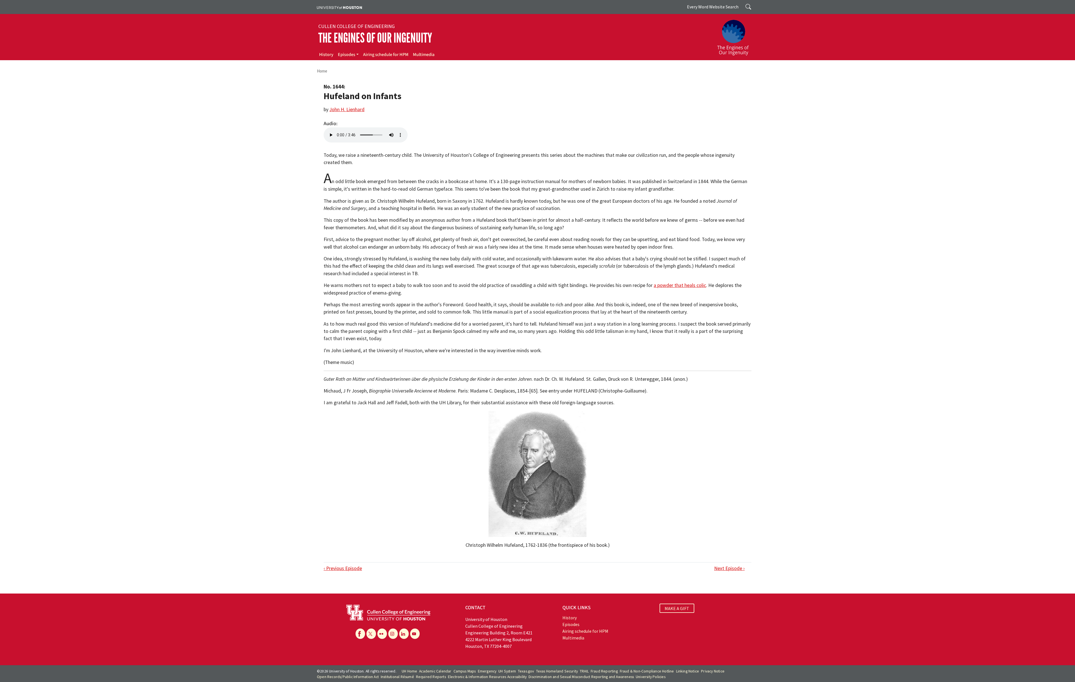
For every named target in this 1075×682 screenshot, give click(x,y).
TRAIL (584, 671)
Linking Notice (687, 671)
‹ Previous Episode (343, 568)
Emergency (487, 671)
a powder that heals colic (680, 285)
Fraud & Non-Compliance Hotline (647, 671)
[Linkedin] (404, 634)
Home (322, 71)
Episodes (346, 55)
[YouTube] (415, 634)
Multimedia (423, 55)
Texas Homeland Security (557, 671)
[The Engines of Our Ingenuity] (736, 35)
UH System (507, 671)
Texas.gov (526, 671)
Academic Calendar (435, 671)
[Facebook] (360, 634)
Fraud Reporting (604, 671)
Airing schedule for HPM (385, 55)
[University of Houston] (339, 7)
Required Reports (431, 676)
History (326, 55)
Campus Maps (465, 671)
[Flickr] (382, 634)
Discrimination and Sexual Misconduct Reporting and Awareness (581, 676)
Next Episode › (729, 568)
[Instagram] (393, 634)
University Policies (650, 676)
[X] (371, 634)
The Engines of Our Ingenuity (375, 38)
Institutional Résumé (397, 676)
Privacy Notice (713, 671)
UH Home (409, 671)
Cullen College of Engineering (356, 26)
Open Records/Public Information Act (348, 676)
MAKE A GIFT (677, 608)
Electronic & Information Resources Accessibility (487, 676)
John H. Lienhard (346, 109)
